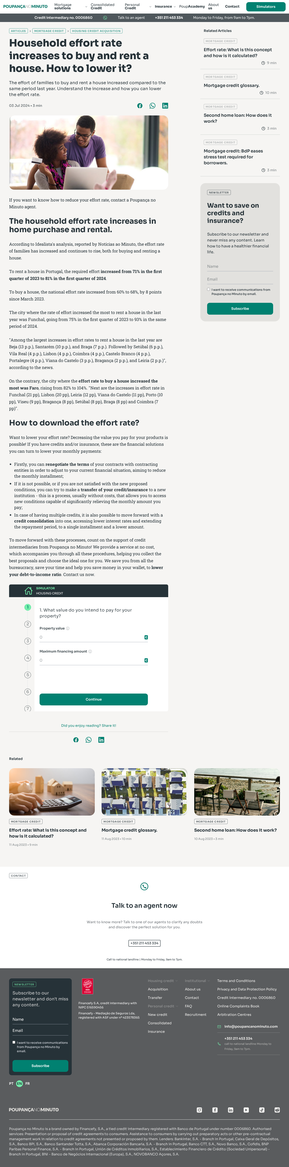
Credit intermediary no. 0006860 (63, 17)
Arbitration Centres (234, 1014)
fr (27, 1083)
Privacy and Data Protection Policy (247, 989)
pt (11, 1083)
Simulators (265, 6)
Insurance (156, 1031)
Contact (192, 998)
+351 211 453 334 (169, 17)
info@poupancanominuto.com (251, 1026)
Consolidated (160, 1023)
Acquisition (158, 989)
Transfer (155, 998)
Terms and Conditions (236, 981)
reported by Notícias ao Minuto (105, 244)
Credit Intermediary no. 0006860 (246, 998)
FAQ (188, 1006)
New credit (157, 1014)
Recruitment (195, 1014)
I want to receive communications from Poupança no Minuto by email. (241, 292)
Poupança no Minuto (70, 547)
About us (193, 989)
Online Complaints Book (238, 1006)
